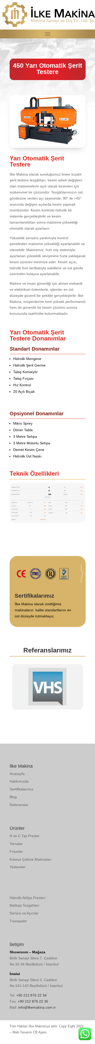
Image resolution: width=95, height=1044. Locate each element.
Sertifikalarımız (21, 789)
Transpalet (18, 921)
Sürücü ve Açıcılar (24, 913)
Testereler (18, 867)
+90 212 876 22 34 (31, 995)
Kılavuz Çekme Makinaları (30, 859)
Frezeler (16, 851)
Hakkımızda (19, 781)
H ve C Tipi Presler (25, 836)
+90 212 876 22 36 (33, 1001)
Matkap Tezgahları (24, 905)
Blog (13, 797)
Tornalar (16, 844)
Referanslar (19, 805)
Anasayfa (17, 774)
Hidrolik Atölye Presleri (27, 898)
